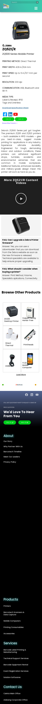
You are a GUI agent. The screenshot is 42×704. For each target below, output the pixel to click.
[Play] (21, 199)
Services (10, 643)
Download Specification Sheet (15, 108)
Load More (21, 374)
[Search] (37, 2)
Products (11, 599)
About (8, 436)
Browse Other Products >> (9, 123)
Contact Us (13, 687)
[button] (36, 8)
